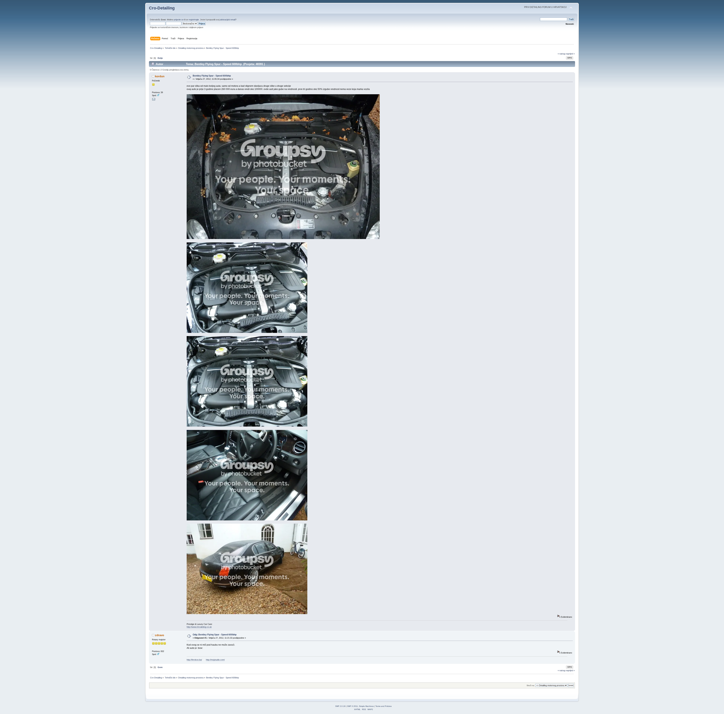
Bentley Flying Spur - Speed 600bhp (212, 75)
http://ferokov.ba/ (194, 660)
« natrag (561, 54)
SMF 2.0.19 (340, 706)
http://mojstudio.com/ (215, 660)
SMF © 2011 (352, 706)
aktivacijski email (227, 19)
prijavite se (179, 19)
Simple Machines (366, 706)
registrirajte (194, 19)
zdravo (159, 635)
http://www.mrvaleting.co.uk (199, 627)
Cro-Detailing (162, 8)
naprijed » (570, 54)
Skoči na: (531, 685)
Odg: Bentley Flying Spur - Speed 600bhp (214, 634)
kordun (159, 76)
